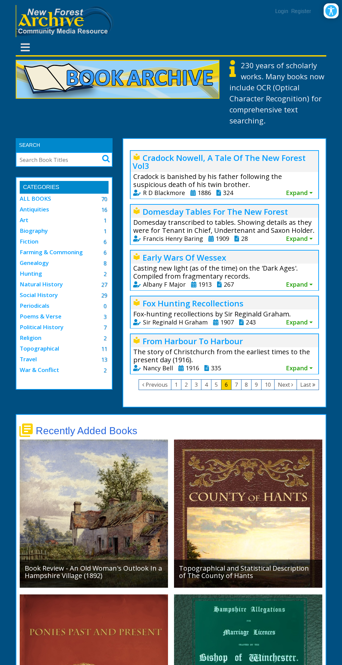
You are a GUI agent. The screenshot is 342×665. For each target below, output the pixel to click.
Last (305, 384)
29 (104, 295)
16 (104, 209)
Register (301, 11)
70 (104, 199)
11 (104, 349)
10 (268, 384)
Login (281, 11)
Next (284, 384)
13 (104, 359)
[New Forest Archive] (66, 21)
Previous (157, 384)
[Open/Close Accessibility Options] (331, 11)
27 (104, 284)
